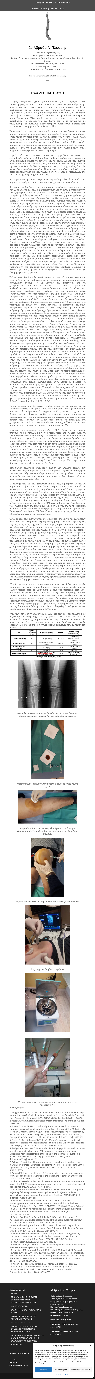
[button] (90, 1346)
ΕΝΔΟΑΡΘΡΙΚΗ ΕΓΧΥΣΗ (20, 1322)
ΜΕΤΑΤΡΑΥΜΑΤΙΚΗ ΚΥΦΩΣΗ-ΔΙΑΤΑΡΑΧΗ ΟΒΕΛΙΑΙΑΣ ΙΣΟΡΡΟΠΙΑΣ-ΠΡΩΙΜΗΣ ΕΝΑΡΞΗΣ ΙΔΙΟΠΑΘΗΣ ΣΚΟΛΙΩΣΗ (27, 1338)
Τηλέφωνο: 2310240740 (45, 2)
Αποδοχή (43, 1369)
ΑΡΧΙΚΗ (14, 1293)
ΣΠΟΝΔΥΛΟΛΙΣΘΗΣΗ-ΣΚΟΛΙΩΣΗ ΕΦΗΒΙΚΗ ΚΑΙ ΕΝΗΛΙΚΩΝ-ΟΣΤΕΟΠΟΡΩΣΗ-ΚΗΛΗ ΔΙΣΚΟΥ (24, 1300)
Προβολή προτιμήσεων (80, 1369)
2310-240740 (67, 1324)
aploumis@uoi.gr (42, 9)
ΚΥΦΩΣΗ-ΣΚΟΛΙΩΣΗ (19, 1306)
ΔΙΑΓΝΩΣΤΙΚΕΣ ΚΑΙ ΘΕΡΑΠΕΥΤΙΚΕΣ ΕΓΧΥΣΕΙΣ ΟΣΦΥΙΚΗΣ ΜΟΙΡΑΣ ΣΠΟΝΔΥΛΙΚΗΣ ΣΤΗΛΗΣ (25, 1329)
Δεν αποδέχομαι (60, 1369)
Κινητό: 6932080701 (62, 2)
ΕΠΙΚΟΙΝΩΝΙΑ (16, 1344)
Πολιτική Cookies (62, 1375)
